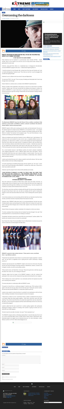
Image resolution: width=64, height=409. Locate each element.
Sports (45, 396)
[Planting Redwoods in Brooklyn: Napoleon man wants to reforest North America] (52, 22)
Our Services (35, 9)
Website (3, 370)
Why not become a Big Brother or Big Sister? (51, 49)
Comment (3, 355)
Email (3, 367)
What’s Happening (26, 9)
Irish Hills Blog (44, 9)
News (19, 9)
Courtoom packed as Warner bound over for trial (51, 56)
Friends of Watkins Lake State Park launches (51, 47)
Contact (52, 9)
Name (3, 364)
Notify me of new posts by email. (7, 379)
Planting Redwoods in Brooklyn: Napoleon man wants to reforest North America (52, 37)
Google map (9, 397)
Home (14, 9)
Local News (46, 393)
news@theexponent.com (10, 395)
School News (46, 395)
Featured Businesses (48, 394)
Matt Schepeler (6, 18)
